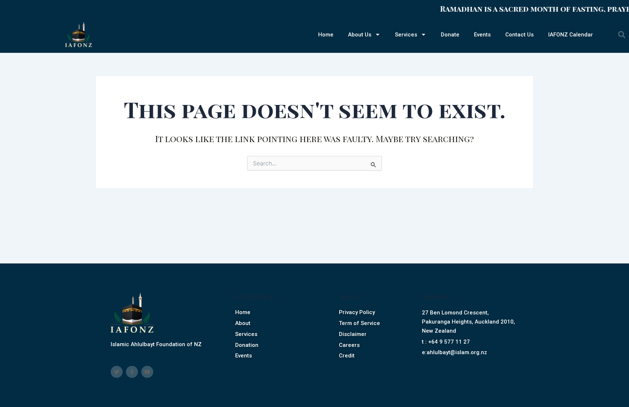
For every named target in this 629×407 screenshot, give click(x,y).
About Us (359, 34)
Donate (450, 34)
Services (406, 34)
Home (325, 34)
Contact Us (519, 34)
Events (482, 34)
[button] (621, 34)
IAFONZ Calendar (570, 34)
